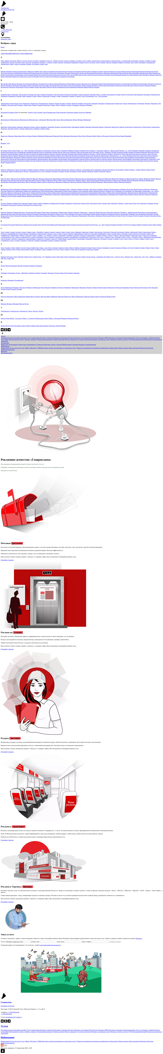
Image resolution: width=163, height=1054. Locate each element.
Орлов (130, 203)
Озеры (40, 203)
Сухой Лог (30, 240)
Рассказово (33, 225)
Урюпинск (72, 257)
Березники (107, 73)
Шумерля (103, 296)
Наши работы (114, 348)
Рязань (159, 225)
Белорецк (68, 73)
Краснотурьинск (107, 159)
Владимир (53, 85)
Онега (100, 203)
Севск (55, 234)
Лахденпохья (50, 170)
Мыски (116, 182)
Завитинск (4, 127)
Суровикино (5, 240)
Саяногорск (85, 232)
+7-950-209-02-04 (13, 1012)
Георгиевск (74, 94)
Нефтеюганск (36, 191)
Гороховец (146, 94)
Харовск (38, 273)
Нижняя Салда (120, 191)
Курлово (122, 161)
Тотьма (18, 249)
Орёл (109, 203)
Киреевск (46, 154)
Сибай (148, 234)
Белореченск (75, 73)
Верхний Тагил (86, 84)
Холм (66, 273)
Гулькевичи (65, 96)
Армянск (121, 62)
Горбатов (93, 94)
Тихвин (112, 248)
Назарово (36, 189)
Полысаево (124, 214)
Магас (9, 179)
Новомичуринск (133, 193)
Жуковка (80, 120)
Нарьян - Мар (88, 189)
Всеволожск (20, 87)
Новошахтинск (114, 194)
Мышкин (128, 182)
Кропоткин (21, 161)
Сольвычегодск (25, 237)
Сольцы (33, 237)
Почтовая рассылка (7, 338)
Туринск (67, 249)
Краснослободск (85, 159)
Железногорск (14, 120)
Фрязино (32, 266)
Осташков (150, 203)
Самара (28, 232)
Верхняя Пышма (108, 84)
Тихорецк (118, 248)
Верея (69, 84)
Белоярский (90, 73)
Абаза (2, 61)
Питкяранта (51, 214)
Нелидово (130, 189)
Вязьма (86, 87)
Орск (134, 203)
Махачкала (147, 179)
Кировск (104, 154)
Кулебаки (80, 161)
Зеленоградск (137, 127)
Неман (136, 189)
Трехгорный (25, 249)
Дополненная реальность (45, 339)
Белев (21, 73)
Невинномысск (115, 189)
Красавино (120, 157)
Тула (53, 249)
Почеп (12, 216)
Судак (121, 239)
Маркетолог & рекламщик (9, 344)
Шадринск (10, 296)
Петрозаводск (142, 212)
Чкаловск (155, 287)
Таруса (50, 248)
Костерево (54, 157)
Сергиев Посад (116, 234)
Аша (46, 64)
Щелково (16, 304)
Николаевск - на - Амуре (151, 191)
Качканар (120, 152)
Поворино (71, 214)
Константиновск (152, 156)
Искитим (113, 136)
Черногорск (111, 287)
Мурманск (99, 182)
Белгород (11, 73)
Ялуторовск (18, 326)
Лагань (17, 170)
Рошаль (107, 225)
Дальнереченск (43, 103)
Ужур (30, 257)
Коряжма (47, 157)
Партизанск (37, 212)
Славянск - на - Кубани (44, 235)
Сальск (24, 232)
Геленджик (60, 94)
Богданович (42, 75)
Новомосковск (143, 193)
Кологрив (68, 156)
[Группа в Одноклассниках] (6, 330)
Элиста (30, 311)
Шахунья (44, 296)
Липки (148, 170)
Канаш (3, 152)
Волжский (90, 85)
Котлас (99, 157)
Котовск (109, 157)
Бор (128, 75)
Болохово (107, 75)
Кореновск (17, 157)
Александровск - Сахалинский (120, 61)
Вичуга (30, 85)
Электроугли (23, 311)
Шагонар (4, 296)
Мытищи (122, 182)
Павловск (10, 212)
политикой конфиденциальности (50, 945)
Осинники (143, 203)
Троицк (31, 249)
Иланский (56, 136)
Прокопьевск (83, 216)
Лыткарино (73, 171)
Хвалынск (51, 273)
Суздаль (135, 239)
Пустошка (129, 216)
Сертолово (142, 234)
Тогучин (130, 248)
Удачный (20, 257)
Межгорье (28, 180)
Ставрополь (21, 239)
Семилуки (87, 234)
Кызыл (3, 162)
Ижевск (34, 136)
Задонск (32, 127)
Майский (29, 179)
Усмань (83, 257)
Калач (14, 150)
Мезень (44, 180)
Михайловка (150, 180)
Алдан (84, 61)
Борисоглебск (138, 75)
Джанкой (94, 103)
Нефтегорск (11, 191)
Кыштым (8, 162)
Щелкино (10, 304)
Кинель (34, 154)
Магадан (3, 179)
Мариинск (122, 179)
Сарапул (52, 232)
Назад (3, 47)
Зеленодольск (146, 127)
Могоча (28, 182)
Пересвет (77, 212)
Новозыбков (94, 193)
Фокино (14, 266)
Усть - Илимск (125, 257)
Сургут (151, 239)
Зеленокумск (155, 127)
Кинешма (40, 154)
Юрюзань (70, 318)
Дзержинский (109, 103)
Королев (30, 157)
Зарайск (82, 127)
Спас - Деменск (105, 237)
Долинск (20, 105)
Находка (95, 189)
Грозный (19, 96)
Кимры (21, 154)
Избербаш (41, 136)
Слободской (61, 235)
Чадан (3, 287)
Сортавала (51, 237)
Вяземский (73, 87)
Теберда (71, 248)
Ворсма (153, 85)
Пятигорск (6, 217)
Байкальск (31, 71)
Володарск (103, 85)
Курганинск (109, 161)
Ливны (127, 170)
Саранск (46, 232)
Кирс (123, 154)
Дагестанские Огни (16, 103)
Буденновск (35, 76)
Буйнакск (56, 76)
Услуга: (3, 942)
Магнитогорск (15, 179)
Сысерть (50, 240)
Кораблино (10, 157)
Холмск (70, 273)
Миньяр (123, 180)
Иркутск (99, 136)
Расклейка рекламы (20, 338)
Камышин (148, 150)
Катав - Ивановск (105, 152)
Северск (49, 234)
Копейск (3, 157)
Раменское (26, 225)
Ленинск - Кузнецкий (83, 170)
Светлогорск (98, 232)
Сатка (72, 232)
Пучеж (135, 216)
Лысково (61, 171)
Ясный (58, 326)
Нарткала (80, 189)
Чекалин (47, 287)
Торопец (9, 249)
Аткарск (28, 64)
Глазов (80, 94)
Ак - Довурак (54, 61)
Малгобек (66, 179)
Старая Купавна (30, 239)
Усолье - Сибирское (97, 257)
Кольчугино (89, 156)
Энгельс (35, 311)
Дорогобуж (46, 105)
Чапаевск (16, 287)
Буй (51, 76)
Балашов (77, 71)
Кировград (86, 154)
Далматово (26, 103)
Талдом (23, 248)
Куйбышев (72, 161)
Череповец (82, 287)
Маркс (141, 179)
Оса (138, 203)
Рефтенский (53, 225)
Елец (35, 112)
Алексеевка (134, 61)
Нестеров (4, 191)
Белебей (16, 73)
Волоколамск (111, 85)
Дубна (57, 105)
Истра (118, 136)
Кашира (131, 152)
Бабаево (3, 71)
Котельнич (93, 157)
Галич (38, 94)
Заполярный (75, 127)
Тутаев (72, 249)
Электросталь (14, 311)
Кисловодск (143, 154)
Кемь (149, 152)
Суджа (125, 239)
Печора (24, 214)
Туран (62, 249)
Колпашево (81, 156)
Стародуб (54, 239)
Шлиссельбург (95, 296)
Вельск (52, 84)
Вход (10, 353)
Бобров (35, 75)
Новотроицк (49, 194)
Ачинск (41, 64)
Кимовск (15, 154)
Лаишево (30, 170)
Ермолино (70, 112)
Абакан (7, 61)
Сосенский (58, 237)
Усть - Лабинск (150, 257)
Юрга (46, 318)
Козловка (48, 156)
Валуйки (9, 84)
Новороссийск (12, 194)
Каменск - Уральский (96, 150)
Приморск (46, 216)
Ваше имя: (35, 942)
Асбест (11, 64)
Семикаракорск (78, 234)
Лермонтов (98, 170)
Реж (43, 225)
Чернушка (118, 287)
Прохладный (107, 216)
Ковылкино (22, 156)
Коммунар (97, 156)
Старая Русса (40, 239)
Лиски (153, 170)
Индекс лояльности (71, 339)
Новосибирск (21, 194)
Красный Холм (5, 161)
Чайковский (9, 287)
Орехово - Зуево (123, 203)
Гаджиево (30, 94)
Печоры (29, 214)
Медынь (22, 180)
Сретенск (14, 239)
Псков (113, 216)
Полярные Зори (133, 214)
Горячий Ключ (155, 94)
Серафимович (101, 234)
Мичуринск (21, 182)
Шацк (49, 296)
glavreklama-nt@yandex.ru (13, 1017)
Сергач (109, 234)
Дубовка (62, 105)
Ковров (16, 156)
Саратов (58, 232)
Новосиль (30, 194)
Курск (134, 161)
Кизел (157, 152)
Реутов (47, 225)
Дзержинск (101, 103)
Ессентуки (81, 112)
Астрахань (22, 64)
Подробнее (4, 560)
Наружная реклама (129, 338)
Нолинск (148, 194)
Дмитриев (141, 103)
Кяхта (14, 162)
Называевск (49, 189)
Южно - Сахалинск (16, 318)
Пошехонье (24, 216)
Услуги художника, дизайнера (145, 338)
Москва (79, 182)
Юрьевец (64, 318)
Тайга (13, 248)
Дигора (125, 103)
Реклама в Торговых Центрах (64, 338)
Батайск (128, 71)
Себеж (140, 232)
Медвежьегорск (6, 180)
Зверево (121, 127)
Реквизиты (143, 348)
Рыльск (150, 225)
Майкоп (23, 179)
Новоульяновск (66, 194)
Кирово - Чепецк (95, 154)
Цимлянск (11, 280)
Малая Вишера (57, 179)
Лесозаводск (111, 170)
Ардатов (92, 62)
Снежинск (82, 235)
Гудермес (53, 96)
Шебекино (54, 296)
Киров (76, 154)
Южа (7, 318)
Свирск (127, 232)
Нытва (14, 196)
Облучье (3, 203)
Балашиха (71, 71)
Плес (66, 214)
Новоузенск (56, 194)
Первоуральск (63, 212)
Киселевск (135, 154)
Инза (61, 136)
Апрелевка (67, 62)
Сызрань (37, 240)
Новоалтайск (56, 193)
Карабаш (29, 152)
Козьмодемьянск (56, 156)
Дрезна (53, 105)
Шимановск (80, 296)
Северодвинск (23, 234)
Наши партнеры (134, 348)
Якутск (7, 326)
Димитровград (132, 103)
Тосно (14, 249)
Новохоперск (84, 194)
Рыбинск (139, 225)
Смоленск (76, 235)
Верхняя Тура (128, 84)
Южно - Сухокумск (29, 318)
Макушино (48, 179)
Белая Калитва (149, 71)
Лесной (104, 170)
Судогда (130, 239)
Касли (91, 152)
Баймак (37, 71)
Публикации (5, 343)
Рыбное (145, 225)
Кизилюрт (4, 154)
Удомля (26, 257)
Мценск (111, 182)
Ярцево (45, 326)
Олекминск (68, 203)
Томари (142, 248)
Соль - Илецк (15, 237)
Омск (88, 203)
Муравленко (86, 182)
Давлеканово (5, 103)
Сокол (140, 235)
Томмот (147, 248)
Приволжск (39, 216)
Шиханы (87, 296)
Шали (16, 296)
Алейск (88, 61)
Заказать (11, 560)
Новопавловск (153, 193)
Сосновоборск (73, 237)
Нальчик (55, 189)
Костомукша (62, 157)
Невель (101, 189)
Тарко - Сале (44, 248)
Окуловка (61, 203)
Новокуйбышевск (121, 193)
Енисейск (63, 112)
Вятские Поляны (93, 87)
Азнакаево (42, 61)
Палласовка (29, 212)
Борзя (131, 75)
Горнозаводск (111, 94)
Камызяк (142, 150)
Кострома (69, 157)
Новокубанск (102, 193)
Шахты (38, 296)
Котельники (76, 157)
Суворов (115, 239)
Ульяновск (48, 257)
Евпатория (4, 112)
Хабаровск (4, 273)
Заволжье (26, 127)
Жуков (75, 120)
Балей (83, 71)
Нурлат (9, 196)
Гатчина (43, 94)
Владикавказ (46, 85)
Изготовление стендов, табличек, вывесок (22, 339)
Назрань (42, 189)
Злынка (22, 129)
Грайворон (4, 96)
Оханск (35, 205)
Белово (33, 73)
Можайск (34, 182)
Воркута (142, 85)
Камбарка (71, 150)
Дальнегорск (34, 103)
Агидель (24, 61)
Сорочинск (39, 237)
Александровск (105, 61)
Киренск (52, 154)
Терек (94, 248)
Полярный (142, 214)
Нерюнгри (154, 189)
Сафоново (77, 232)
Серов (130, 234)
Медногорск (15, 180)
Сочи (98, 237)
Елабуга (30, 112)
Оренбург (114, 203)
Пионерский (43, 214)
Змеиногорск (29, 129)
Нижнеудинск (67, 191)
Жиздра (63, 120)
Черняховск (126, 287)
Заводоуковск (12, 127)
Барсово (106, 71)
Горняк (118, 94)
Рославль (79, 225)
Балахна (65, 71)
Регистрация (5, 353)
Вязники (80, 87)
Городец (123, 94)
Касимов (85, 152)
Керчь (153, 152)
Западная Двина (66, 127)
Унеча (54, 257)
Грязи (24, 96)
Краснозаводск (21, 159)
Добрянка (4, 105)
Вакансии (4, 351)
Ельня (45, 112)
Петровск (117, 212)
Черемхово (67, 287)
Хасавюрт (44, 273)
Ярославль (39, 326)
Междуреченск (37, 180)
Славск (34, 235)
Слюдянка (69, 235)
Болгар (90, 75)
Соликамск (153, 235)
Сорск (45, 237)
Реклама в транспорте (47, 338)
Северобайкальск (12, 234)
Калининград (39, 150)
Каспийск (96, 152)
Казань (9, 150)
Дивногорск (118, 103)
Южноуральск (39, 318)
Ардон (97, 62)
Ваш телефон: (86, 942)
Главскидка (40, 344)
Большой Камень (121, 75)
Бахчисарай (135, 71)
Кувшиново (52, 161)
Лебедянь (58, 170)
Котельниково (85, 157)
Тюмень (96, 249)
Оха (31, 205)
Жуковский (87, 120)
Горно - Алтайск (101, 94)
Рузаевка (133, 225)
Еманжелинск (51, 112)
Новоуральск (75, 194)
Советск (104, 235)
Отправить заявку (115, 942)
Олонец (83, 203)
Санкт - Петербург (37, 232)
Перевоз (70, 212)
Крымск (28, 161)
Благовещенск (10, 75)
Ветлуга (158, 84)
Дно (159, 103)
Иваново (11, 136)
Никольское (18, 193)
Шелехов (61, 296)
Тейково (77, 248)
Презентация (5, 348)
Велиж (14, 84)
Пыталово (153, 216)
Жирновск (69, 120)
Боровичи (146, 75)
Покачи (93, 214)
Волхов (125, 85)
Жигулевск (56, 120)
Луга (39, 171)
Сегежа (59, 234)
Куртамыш (140, 161)
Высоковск (43, 87)
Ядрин (3, 326)
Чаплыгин (22, 287)
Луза (42, 171)
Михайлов (142, 180)
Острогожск (12, 205)
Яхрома (63, 326)
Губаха (34, 96)
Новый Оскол (123, 194)
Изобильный (48, 136)
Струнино (103, 239)
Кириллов (64, 154)
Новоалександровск (45, 193)
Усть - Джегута (115, 257)
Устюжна (158, 257)
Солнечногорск (6, 237)
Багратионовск (22, 71)
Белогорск (39, 73)
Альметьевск (5, 62)
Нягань (24, 196)
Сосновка (65, 237)
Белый (97, 73)
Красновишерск (150, 157)
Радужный (4, 225)
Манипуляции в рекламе (70, 344)
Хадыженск (12, 273)
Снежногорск (90, 235)
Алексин (141, 61)
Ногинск (142, 194)
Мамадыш (100, 179)
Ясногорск (52, 326)
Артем (136, 62)
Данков (57, 103)
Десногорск (87, 103)
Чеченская (137, 287)
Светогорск (120, 232)
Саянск (91, 232)
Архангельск (5, 64)
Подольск (78, 214)
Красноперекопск (73, 159)
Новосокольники (38, 194)
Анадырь (18, 62)
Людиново (102, 171)
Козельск (41, 156)
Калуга (59, 150)
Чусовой (13, 289)
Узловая (35, 257)
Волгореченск (76, 85)
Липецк (143, 170)
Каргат (60, 152)
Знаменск (37, 129)
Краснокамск (63, 159)
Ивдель (24, 136)
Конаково (130, 156)
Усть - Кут (142, 257)
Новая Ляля (35, 193)
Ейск (16, 112)
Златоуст (16, 129)
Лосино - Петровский (30, 171)
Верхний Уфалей (97, 84)
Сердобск (124, 234)
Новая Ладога (26, 193)
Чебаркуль (29, 287)
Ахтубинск (35, 64)
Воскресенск (5, 87)
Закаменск (43, 127)
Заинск (37, 127)
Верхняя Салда (119, 84)
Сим (152, 234)
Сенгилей (94, 234)
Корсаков (41, 157)
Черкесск (90, 287)
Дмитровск (154, 103)
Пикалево (35, 214)
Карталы (79, 152)
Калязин (64, 150)
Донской (40, 105)
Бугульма (20, 76)
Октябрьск (45, 203)
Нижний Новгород (99, 191)
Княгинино (4, 156)
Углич (15, 257)
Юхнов (76, 318)
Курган (102, 161)
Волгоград (60, 85)
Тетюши (99, 248)
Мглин (153, 179)
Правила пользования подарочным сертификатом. (93, 348)
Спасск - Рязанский (144, 237)
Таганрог (8, 248)
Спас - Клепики (116, 237)
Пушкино (141, 216)
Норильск (154, 194)
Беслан (122, 73)
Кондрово (144, 156)
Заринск (101, 127)
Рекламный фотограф (139, 339)
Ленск (92, 170)
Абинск (19, 61)
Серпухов (135, 234)
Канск (16, 152)
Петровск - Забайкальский (128, 212)
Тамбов (33, 248)
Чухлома (19, 289)
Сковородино (14, 235)
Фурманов (38, 266)
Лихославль (4, 171)
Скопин (21, 235)
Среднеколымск (156, 237)
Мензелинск (71, 180)
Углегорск (9, 257)
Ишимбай (128, 136)
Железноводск (5, 120)
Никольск (4, 193)
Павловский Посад (19, 212)
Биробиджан (144, 73)
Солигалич (145, 235)
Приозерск (75, 216)
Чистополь (144, 287)
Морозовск (59, 182)
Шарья (28, 296)
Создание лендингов (84, 339)
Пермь (98, 212)
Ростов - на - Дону (99, 225)
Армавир (115, 62)
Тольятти (137, 248)
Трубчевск (38, 249)
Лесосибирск (120, 170)
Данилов (51, 103)
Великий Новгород (32, 84)
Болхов (113, 75)
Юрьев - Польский (55, 318)
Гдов (54, 94)
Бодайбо (75, 75)
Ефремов (88, 112)
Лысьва (66, 171)
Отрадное (20, 205)
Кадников (4, 150)
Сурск (11, 240)
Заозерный (50, 127)
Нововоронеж (76, 193)
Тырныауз (82, 249)
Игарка (29, 136)
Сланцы (54, 235)
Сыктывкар (43, 240)
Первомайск (54, 212)
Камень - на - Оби (125, 150)
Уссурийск (107, 257)
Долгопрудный (12, 105)
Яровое (33, 326)
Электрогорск (5, 311)
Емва (58, 112)
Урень (62, 257)
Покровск (104, 214)
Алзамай (147, 61)
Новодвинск (85, 193)
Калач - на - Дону (22, 150)
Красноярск (136, 159)
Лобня (11, 171)
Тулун (58, 249)
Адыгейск (35, 61)
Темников (83, 248)
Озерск (30, 203)
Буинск (47, 76)
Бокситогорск (82, 75)
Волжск (84, 85)
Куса (151, 161)
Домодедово (27, 105)
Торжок (3, 249)
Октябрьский (54, 203)
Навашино (17, 189)
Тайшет (17, 248)
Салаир (12, 232)
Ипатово (89, 136)
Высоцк (49, 87)
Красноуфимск (127, 159)
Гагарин (24, 94)
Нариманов (62, 189)
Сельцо (64, 234)
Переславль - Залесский (87, 212)
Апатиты (60, 62)
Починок (17, 216)
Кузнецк (66, 161)
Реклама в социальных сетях (100, 339)
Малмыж (72, 179)
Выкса (37, 87)
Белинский (27, 73)
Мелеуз (55, 180)
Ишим (122, 136)
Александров (95, 61)
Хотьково (76, 273)
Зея (9, 129)
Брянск (15, 76)
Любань (84, 171)
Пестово (103, 212)
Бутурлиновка (70, 76)
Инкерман (66, 136)
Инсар (80, 136)
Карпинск (73, 152)
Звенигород (115, 127)
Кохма (115, 157)
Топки (157, 248)
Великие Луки (21, 84)
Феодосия (8, 266)
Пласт (63, 214)
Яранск (28, 326)
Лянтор (108, 171)
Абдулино (13, 61)
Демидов (74, 103)
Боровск (152, 75)
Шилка (73, 296)
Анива (55, 62)
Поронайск (149, 214)
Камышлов (155, 150)
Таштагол (61, 248)
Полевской (111, 214)
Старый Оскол (71, 239)
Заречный (88, 127)
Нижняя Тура (130, 191)
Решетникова (62, 225)
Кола (63, 156)
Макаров (35, 179)
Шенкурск (67, 296)
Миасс (84, 180)
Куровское (128, 161)
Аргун (87, 62)
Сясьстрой (63, 240)
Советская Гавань (124, 235)
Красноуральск (117, 159)
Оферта (27, 348)
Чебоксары (36, 287)
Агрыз (30, 61)
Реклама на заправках (116, 338)
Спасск (123, 237)
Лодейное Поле (18, 171)
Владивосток (37, 85)
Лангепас (42, 170)
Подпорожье (86, 214)
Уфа (2, 258)
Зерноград (4, 129)
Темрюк (89, 248)
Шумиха (109, 296)
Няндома (39, 196)
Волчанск (131, 85)
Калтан (54, 150)
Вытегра (55, 87)
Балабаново (52, 71)
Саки (2, 232)
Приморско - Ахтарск (64, 216)
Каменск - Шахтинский (111, 150)
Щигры (21, 304)
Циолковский (19, 280)
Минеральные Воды (106, 180)
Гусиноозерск (89, 96)
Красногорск (5, 159)
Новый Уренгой (133, 194)
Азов (48, 61)
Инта (84, 136)
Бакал (41, 71)
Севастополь (146, 232)
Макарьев (42, 179)
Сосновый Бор (83, 237)
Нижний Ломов (88, 191)
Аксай (61, 61)
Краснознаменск (32, 159)
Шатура (32, 296)
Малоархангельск (81, 179)
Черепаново (75, 287)
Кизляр (10, 154)
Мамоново (107, 179)
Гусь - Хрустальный (100, 96)
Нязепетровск (31, 196)
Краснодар (12, 159)
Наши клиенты (123, 348)
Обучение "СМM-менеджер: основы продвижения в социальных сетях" (53, 348)
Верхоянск (144, 84)
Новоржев (4, 194)
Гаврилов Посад (6, 94)
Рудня (125, 225)
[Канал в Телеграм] (9, 330)
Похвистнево (5, 216)
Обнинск (9, 203)
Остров (155, 203)
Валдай (3, 84)
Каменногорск (84, 150)
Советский (133, 235)
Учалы (9, 258)
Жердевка (50, 120)
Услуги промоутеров (33, 338)
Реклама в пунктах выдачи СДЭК (121, 339)
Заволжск (20, 127)
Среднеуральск (5, 239)
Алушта (153, 61)
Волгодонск (68, 85)
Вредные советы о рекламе (53, 344)
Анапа (23, 62)
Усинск (78, 257)
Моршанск (66, 182)
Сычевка (56, 240)
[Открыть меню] (2, 334)
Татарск (55, 248)
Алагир (65, 61)
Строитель (96, 239)
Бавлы (15, 71)
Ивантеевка (18, 136)
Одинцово (24, 203)
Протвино (99, 216)
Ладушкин (23, 170)
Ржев (68, 225)
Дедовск (68, 103)
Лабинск (3, 170)
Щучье (26, 304)
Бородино (158, 75)
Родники (73, 225)
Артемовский (150, 62)
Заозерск (57, 127)
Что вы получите (14, 348)
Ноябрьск (4, 196)
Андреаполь (35, 62)
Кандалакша (9, 152)
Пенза (48, 212)
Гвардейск (49, 94)
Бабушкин (9, 71)
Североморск (32, 234)
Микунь (89, 180)
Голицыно (86, 94)
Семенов (70, 234)
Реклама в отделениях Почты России (86, 338)
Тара (37, 248)
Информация (5, 346)
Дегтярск (63, 103)
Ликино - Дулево (134, 170)
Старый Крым (61, 239)
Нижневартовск (49, 191)
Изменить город (6, 39)
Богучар (69, 75)
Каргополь (66, 152)
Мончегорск (51, 182)
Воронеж (148, 85)
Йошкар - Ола (5, 143)
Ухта (5, 258)
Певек (44, 212)
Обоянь (15, 203)
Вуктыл (26, 87)
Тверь (67, 248)
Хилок (57, 273)
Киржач (58, 154)
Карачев (55, 152)
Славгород (28, 235)
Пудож (123, 216)
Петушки (18, 214)
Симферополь (5, 235)
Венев (56, 84)
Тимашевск (105, 248)
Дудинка (68, 105)
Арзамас (102, 62)
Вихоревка (23, 85)
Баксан (46, 71)
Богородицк (50, 75)
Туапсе (44, 249)
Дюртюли (83, 105)
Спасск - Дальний (132, 237)
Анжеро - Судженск (46, 62)
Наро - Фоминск (72, 189)
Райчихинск (19, 225)
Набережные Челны (7, 189)
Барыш (123, 71)
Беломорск (61, 73)
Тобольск (125, 248)
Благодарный (28, 75)
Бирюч (3, 75)
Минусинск (117, 180)
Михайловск (5, 182)
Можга (39, 182)
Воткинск (12, 87)
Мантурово (115, 179)
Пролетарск (91, 216)
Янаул (24, 326)
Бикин (131, 73)
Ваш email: (60, 942)
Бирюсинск (156, 73)
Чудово (3, 289)
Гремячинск (12, 96)
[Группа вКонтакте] (2, 330)
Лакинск (36, 170)
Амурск (11, 62)
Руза (128, 225)
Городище (130, 94)
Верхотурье (137, 84)
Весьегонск (152, 84)
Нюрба (19, 196)
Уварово (3, 257)
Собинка (98, 235)
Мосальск (73, 182)
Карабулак (35, 152)
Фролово (26, 266)
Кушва (156, 161)
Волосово (119, 85)
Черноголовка (102, 287)
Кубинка (39, 161)
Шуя (113, 296)
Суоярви (141, 239)
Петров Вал (109, 212)
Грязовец (29, 96)
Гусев (83, 96)
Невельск (107, 189)
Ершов (76, 112)
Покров (98, 214)
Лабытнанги (11, 170)
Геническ (67, 94)
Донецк (34, 105)
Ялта (11, 326)
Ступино (109, 239)
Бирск (151, 73)
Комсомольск (105, 156)
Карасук (41, 152)
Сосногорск (92, 237)
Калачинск (31, 150)
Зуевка (47, 129)
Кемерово (144, 152)
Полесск (117, 214)
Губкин (39, 96)
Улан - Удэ (41, 257)
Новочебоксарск (94, 194)
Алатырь (78, 61)
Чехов (132, 287)
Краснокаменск (54, 159)
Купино (97, 161)
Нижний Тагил (111, 191)
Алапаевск (71, 61)
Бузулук (42, 76)
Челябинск (54, 287)
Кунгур (91, 161)
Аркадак (108, 62)
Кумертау (86, 161)
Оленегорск (76, 203)
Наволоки (24, 189)
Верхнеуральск (76, 84)
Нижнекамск (58, 191)
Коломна (75, 156)
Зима (11, 129)
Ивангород (4, 136)
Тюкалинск (89, 249)
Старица (47, 239)
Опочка (104, 203)
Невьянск (123, 189)
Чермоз (95, 287)
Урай (58, 257)
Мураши (93, 182)
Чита (149, 287)
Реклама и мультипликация (87, 344)
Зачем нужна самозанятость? (27, 344)
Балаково (59, 71)
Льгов (79, 171)
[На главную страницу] (4, 16)
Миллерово (96, 180)
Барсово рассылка (115, 71)
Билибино (136, 73)
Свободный (133, 232)
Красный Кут (144, 159)
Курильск (116, 161)
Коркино (24, 157)
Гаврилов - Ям (16, 94)
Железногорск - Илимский (37, 120)
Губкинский (46, 96)
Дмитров (147, 103)
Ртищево (113, 225)
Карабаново (22, 152)
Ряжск (155, 225)
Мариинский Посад (132, 179)
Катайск (114, 152)
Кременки (14, 161)
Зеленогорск (129, 127)
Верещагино (63, 84)
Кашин (126, 152)
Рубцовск (120, 225)
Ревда (40, 225)
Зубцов (42, 129)
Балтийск (88, 71)
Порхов (156, 214)
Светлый (113, 232)
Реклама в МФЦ (103, 338)
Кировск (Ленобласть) (114, 154)
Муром (106, 182)
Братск (3, 76)
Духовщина (75, 105)
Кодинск (35, 156)
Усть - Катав (134, 257)
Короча (35, 157)
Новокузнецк (111, 193)
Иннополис (74, 136)
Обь (19, 203)
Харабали (31, 273)
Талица (28, 248)
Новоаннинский (66, 193)
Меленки (50, 180)
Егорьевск (11, 112)
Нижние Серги (77, 191)
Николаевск (138, 191)
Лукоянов (48, 171)
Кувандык (45, 161)
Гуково (58, 96)
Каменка (77, 150)
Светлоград (106, 232)
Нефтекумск (27, 191)
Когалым (29, 156)
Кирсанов (129, 154)
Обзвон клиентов (58, 339)
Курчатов (147, 161)
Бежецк (141, 71)
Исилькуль (106, 136)
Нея (42, 191)
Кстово (33, 161)
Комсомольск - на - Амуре (118, 156)
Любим (96, 171)
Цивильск (4, 280)
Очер (40, 205)
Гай (35, 94)
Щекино (3, 304)
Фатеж (3, 266)
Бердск (101, 73)
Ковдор (10, 156)
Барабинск (94, 71)
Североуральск (42, 234)
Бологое (95, 75)
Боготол (64, 75)
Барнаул (101, 71)
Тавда (3, 248)
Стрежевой (88, 239)
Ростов (90, 225)
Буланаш (62, 76)
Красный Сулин (154, 159)
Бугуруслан (27, 76)
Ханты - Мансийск (22, 273)
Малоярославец (92, 179)
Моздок (44, 182)
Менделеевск (62, 180)
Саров (63, 232)
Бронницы (8, 76)
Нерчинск (147, 189)
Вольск (136, 85)
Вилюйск (9, 85)
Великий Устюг (44, 84)
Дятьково (89, 105)
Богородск (57, 75)
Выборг (32, 87)
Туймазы (49, 249)
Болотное (101, 75)
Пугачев (118, 216)
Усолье (88, 257)
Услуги (3, 336)
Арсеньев (127, 62)
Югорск (3, 318)
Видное (3, 85)
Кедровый (137, 152)
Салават (7, 232)
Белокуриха (53, 73)
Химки (61, 273)
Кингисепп (27, 154)
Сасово (67, 232)
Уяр (13, 258)
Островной (4, 205)
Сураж (147, 239)
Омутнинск (93, 203)
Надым (30, 189)
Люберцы (90, 171)
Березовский (115, 73)
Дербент (80, 103)
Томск (153, 248)
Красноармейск (130, 157)
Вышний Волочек (64, 87)
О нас (22, 348)
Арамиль (82, 62)
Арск (132, 62)
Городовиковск (138, 94)
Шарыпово (21, 296)
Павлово (3, 212)
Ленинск (73, 170)
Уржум (66, 257)
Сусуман (16, 240)
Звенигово (107, 127)
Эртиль (40, 311)
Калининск (48, 150)
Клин (149, 154)
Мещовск (79, 180)
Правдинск (31, 216)
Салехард (18, 232)
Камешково (135, 150)
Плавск (58, 214)
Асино (16, 64)
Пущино (147, 216)
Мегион (158, 179)
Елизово (39, 112)
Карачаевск (48, 152)
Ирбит (94, 136)
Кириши (70, 154)
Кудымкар (60, 161)
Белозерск (46, 73)
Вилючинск (16, 85)
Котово (104, 157)
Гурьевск (72, 96)
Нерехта (141, 189)
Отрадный (26, 205)
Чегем (43, 287)
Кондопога (136, 156)
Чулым (8, 289)
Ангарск (28, 62)
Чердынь (61, 287)
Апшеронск (75, 62)
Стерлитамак (80, 239)
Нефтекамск (19, 191)
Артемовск (142, 62)
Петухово (12, 214)
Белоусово (83, 73)
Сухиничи (23, 240)
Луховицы (54, 171)
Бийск (126, 73)
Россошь (85, 225)
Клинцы (154, 154)
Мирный (129, 180)
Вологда (97, 85)
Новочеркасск (104, 194)
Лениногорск (65, 170)
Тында (77, 249)
